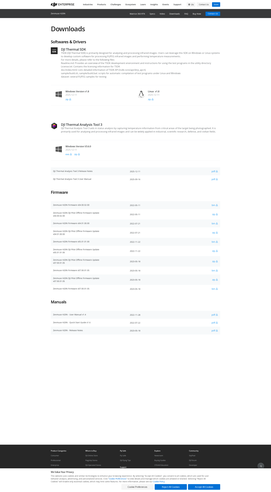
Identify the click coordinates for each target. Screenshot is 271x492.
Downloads (174, 13)
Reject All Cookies (171, 486)
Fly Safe (123, 455)
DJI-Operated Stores (93, 465)
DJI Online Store (91, 455)
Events (165, 4)
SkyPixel (192, 455)
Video (162, 13)
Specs (152, 13)
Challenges (116, 4)
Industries (88, 4)
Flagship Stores (91, 460)
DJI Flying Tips (125, 460)
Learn (143, 4)
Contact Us (213, 13)
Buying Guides (160, 460)
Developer (193, 465)
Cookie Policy (159, 481)
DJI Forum (193, 460)
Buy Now (197, 13)
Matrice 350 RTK (137, 13)
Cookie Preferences (117, 478)
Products (101, 4)
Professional (56, 460)
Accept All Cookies (204, 486)
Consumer (55, 455)
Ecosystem (130, 4)
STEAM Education (161, 465)
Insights (154, 4)
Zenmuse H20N (58, 13)
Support (177, 4)
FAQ (186, 13)
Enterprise (55, 465)
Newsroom (158, 455)
